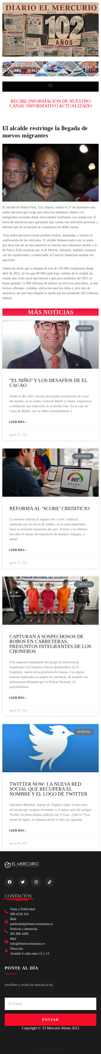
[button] (50, 85)
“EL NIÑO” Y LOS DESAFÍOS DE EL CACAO (48, 383)
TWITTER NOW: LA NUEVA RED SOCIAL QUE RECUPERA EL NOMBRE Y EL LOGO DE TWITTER (48, 789)
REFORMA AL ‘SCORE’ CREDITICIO (49, 508)
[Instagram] (36, 882)
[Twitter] (23, 882)
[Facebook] (10, 882)
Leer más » (17, 422)
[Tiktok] (49, 882)
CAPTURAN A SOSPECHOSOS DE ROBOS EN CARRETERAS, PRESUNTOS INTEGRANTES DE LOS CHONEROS (50, 644)
